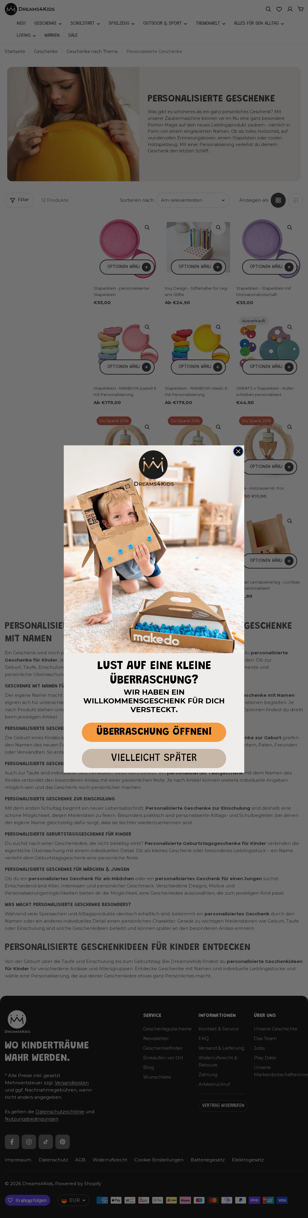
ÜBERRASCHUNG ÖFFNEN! (154, 732)
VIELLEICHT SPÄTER (154, 758)
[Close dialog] (238, 451)
